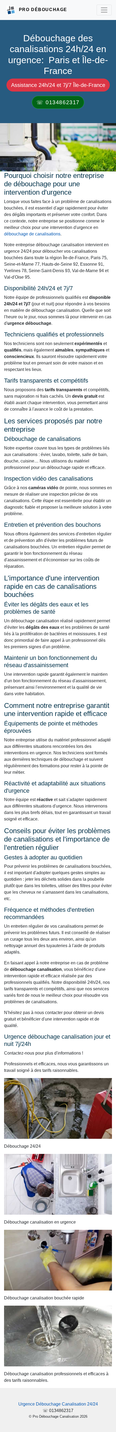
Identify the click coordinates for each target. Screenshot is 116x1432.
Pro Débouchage (43, 9)
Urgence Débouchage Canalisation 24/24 (58, 1404)
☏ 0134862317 (58, 102)
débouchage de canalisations (32, 234)
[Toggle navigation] (104, 10)
